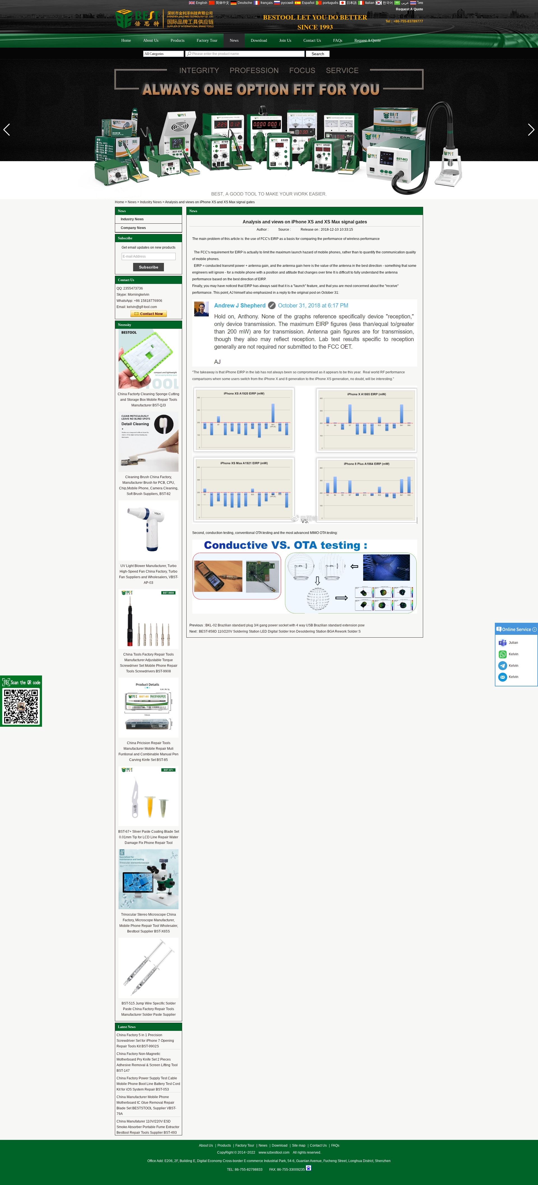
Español (308, 3)
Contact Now (149, 314)
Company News (133, 228)
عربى (405, 3)
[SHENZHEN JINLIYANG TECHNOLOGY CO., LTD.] (164, 27)
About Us (150, 40)
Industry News (151, 202)
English (201, 3)
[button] (531, 130)
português (330, 3)
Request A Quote (409, 9)
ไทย (420, 3)
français (267, 3)
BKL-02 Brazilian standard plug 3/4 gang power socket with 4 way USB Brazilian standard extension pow (285, 625)
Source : (285, 230)
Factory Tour (207, 40)
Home (126, 40)
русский (287, 3)
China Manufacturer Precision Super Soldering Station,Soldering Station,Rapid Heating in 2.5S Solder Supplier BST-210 (148, 1131)
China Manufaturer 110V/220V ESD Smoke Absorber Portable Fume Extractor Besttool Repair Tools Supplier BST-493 (148, 1112)
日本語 (352, 3)
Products (177, 40)
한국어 (388, 3)
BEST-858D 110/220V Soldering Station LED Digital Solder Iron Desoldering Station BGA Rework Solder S (280, 631)
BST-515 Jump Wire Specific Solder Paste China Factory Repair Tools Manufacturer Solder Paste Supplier (148, 1009)
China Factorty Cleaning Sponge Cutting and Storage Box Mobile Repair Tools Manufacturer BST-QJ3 (148, 399)
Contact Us (312, 40)
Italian (369, 3)
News (234, 40)
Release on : (311, 230)
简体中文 (222, 3)
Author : (263, 230)
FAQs (337, 40)
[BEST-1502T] (269, 190)
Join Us (285, 40)
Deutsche (245, 3)
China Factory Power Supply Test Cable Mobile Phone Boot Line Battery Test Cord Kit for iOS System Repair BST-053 (148, 1069)
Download (259, 40)
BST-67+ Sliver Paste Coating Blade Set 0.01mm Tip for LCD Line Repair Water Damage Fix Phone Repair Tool (148, 837)
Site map (298, 1145)
